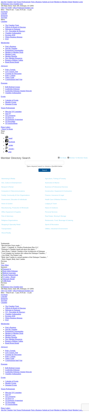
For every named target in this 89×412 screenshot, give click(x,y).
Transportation (6, 229)
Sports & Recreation (52, 224)
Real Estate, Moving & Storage (55, 216)
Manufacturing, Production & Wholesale (15, 208)
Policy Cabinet (10, 75)
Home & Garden (7, 203)
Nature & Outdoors (51, 208)
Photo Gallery (5, 127)
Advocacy (4, 66)
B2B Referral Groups (12, 87)
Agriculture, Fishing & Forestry (55, 178)
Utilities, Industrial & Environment (56, 229)
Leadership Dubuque (12, 89)
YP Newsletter (10, 121)
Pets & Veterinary (7, 216)
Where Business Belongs (13, 37)
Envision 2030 (10, 35)
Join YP (8, 113)
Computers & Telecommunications (13, 191)
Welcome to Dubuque (12, 29)
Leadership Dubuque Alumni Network (18, 91)
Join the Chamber (7, 2)
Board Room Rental (12, 62)
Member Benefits (11, 56)
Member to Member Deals (63, 2)
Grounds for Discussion (13, 73)
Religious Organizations (9, 220)
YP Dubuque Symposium (14, 119)
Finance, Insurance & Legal (54, 195)
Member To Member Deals (78, 157)
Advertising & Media (8, 178)
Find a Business (36, 2)
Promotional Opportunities (14, 50)
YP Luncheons (10, 115)
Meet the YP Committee (13, 112)
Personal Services (51, 212)
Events (3, 96)
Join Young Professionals (21, 2)
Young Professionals (8, 108)
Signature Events (11, 104)
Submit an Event (48, 2)
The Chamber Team (12, 25)
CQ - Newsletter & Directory (15, 31)
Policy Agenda (10, 70)
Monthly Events (10, 102)
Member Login (78, 2)
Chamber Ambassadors (13, 33)
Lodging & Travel (51, 203)
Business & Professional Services (56, 187)
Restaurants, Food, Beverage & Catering (59, 220)
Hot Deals (63, 157)
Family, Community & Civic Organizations (15, 195)
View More (5, 265)
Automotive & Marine (52, 183)
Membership (5, 43)
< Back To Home (7, 129)
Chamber (4, 21)
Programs (4, 83)
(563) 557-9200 (6, 8)
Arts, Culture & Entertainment (11, 183)
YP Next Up (9, 117)
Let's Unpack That (11, 71)
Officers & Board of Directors (15, 27)
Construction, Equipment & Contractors (58, 191)
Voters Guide (9, 77)
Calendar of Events (11, 100)
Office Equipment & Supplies (11, 212)
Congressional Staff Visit (13, 79)
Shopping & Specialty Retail (10, 224)
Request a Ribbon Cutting (14, 60)
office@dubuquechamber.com (23, 8)
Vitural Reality (6, 233)
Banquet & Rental (7, 187)
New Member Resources (13, 58)
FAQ (7, 39)
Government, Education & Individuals (14, 199)
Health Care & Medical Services (56, 199)
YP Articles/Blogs (11, 123)
